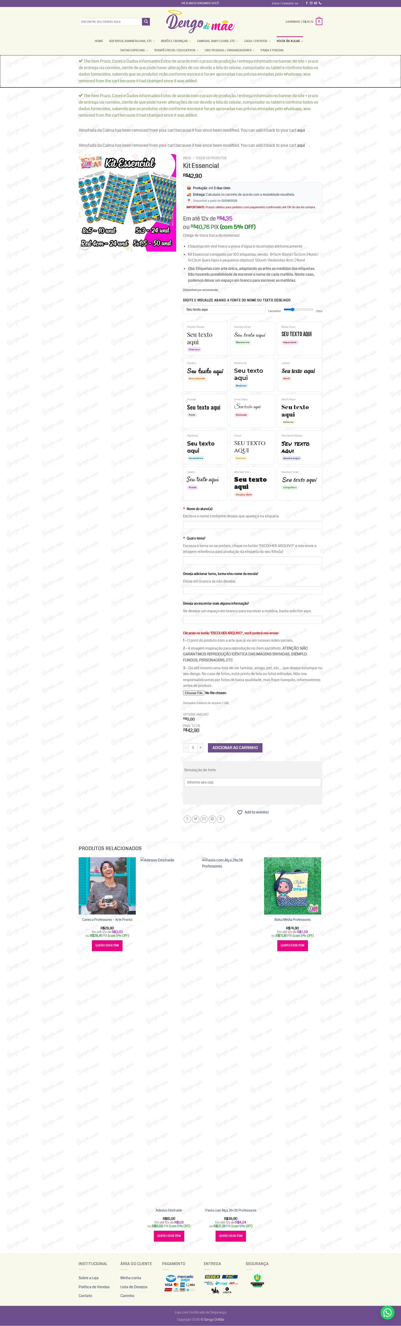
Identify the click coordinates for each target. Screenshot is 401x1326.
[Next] (320, 1055)
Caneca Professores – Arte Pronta (107, 920)
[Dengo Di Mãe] (200, 22)
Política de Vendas (94, 1287)
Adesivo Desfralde (169, 1210)
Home (99, 41)
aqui (301, 130)
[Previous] (78, 1055)
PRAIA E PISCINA (272, 50)
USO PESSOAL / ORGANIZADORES (228, 50)
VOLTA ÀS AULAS (288, 41)
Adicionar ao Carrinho (235, 747)
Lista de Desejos (133, 1287)
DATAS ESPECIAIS (132, 50)
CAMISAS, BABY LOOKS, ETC (216, 41)
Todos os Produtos (211, 158)
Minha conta (130, 1278)
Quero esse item (107, 945)
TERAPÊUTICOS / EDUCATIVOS (174, 50)
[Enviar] (146, 22)
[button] (388, 1313)
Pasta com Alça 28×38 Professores (230, 1210)
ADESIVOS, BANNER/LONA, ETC (130, 41)
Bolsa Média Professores (293, 920)
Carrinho (127, 1295)
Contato (85, 1295)
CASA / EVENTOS (256, 41)
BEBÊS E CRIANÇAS (174, 41)
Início (187, 158)
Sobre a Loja (89, 1278)
